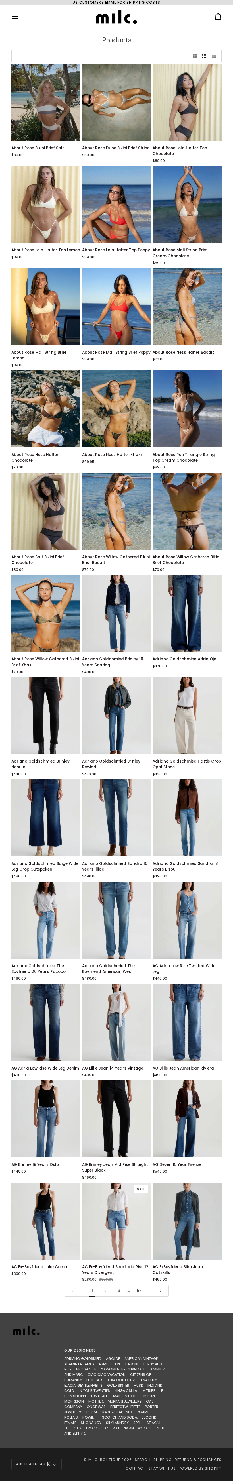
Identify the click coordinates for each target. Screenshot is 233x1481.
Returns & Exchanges (198, 1459)
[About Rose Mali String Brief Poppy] (116, 306)
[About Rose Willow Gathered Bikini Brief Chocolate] (187, 511)
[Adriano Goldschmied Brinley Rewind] (116, 715)
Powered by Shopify (200, 1468)
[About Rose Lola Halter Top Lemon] (45, 204)
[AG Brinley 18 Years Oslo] (45, 1118)
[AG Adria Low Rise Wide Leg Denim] (45, 1022)
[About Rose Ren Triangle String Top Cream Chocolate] (187, 408)
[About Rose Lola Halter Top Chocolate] (187, 102)
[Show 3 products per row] (204, 56)
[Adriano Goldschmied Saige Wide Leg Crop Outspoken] (45, 817)
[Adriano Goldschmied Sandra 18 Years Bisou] (187, 817)
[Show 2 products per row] (195, 56)
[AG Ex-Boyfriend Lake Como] (45, 1221)
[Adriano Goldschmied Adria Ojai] (187, 613)
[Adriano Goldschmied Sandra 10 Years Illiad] (116, 817)
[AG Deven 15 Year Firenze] (187, 1118)
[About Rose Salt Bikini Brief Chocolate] (45, 511)
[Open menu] (19, 16)
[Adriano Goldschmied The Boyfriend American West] (116, 920)
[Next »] (161, 1291)
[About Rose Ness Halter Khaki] (116, 408)
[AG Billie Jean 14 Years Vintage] (116, 1022)
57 (139, 1290)
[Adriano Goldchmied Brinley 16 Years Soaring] (116, 613)
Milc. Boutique (104, 1459)
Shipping (162, 1459)
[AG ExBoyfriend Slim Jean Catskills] (187, 1221)
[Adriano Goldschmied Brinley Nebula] (45, 715)
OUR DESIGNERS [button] (80, 1350)
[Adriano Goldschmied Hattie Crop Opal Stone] (187, 715)
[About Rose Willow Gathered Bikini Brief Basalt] (116, 511)
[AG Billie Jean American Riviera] (187, 1022)
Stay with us (162, 1468)
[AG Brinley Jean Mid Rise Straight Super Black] (116, 1118)
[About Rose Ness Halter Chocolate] (45, 408)
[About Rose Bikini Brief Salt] (45, 102)
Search (143, 1459)
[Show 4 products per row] (215, 56)
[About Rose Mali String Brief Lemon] (45, 306)
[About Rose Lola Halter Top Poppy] (116, 204)
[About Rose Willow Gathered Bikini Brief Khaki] (45, 613)
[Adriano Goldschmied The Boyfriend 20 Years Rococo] (45, 920)
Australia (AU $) (33, 1464)
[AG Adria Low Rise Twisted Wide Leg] (187, 920)
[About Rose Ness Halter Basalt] (187, 306)
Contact (135, 1468)
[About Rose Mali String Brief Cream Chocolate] (187, 204)
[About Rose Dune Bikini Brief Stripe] (116, 102)
